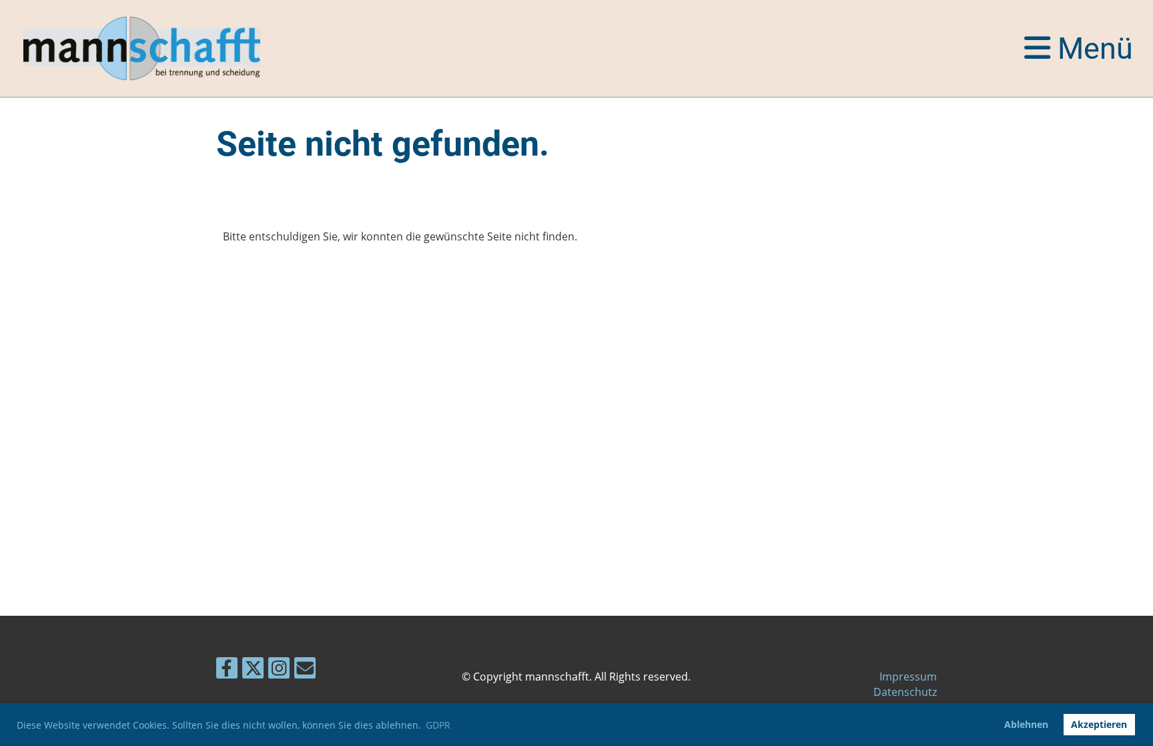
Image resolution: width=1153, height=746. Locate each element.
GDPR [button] (438, 725)
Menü (1091, 48)
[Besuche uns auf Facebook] (227, 670)
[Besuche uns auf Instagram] (279, 670)
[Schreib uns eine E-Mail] (305, 670)
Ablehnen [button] (1026, 724)
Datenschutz (905, 692)
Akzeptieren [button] (1099, 724)
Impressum (908, 676)
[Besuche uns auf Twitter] (253, 670)
